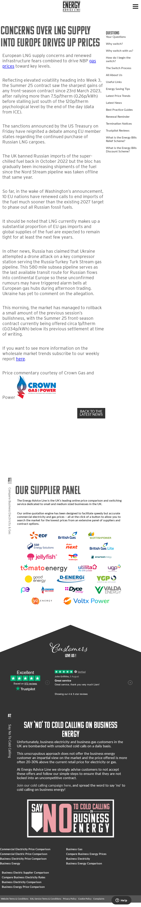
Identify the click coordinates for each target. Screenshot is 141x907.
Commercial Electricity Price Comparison (25, 849)
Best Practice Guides (119, 109)
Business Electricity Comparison (21, 882)
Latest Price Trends (118, 95)
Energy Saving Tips (118, 89)
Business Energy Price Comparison (23, 887)
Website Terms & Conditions (14, 899)
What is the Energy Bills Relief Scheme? (121, 139)
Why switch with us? (119, 50)
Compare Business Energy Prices (86, 854)
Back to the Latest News (91, 413)
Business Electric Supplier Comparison (25, 872)
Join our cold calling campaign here (44, 785)
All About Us (114, 75)
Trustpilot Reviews (117, 130)
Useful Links (114, 82)
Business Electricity (78, 858)
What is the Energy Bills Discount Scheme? (121, 150)
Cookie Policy (84, 899)
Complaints (98, 899)
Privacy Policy (69, 899)
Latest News (114, 102)
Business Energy (10, 863)
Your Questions (116, 36)
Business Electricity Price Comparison (23, 858)
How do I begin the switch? (118, 59)
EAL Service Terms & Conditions (45, 899)
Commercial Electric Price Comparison (23, 854)
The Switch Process (118, 68)
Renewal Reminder (118, 116)
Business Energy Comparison (84, 863)
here (20, 358)
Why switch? (114, 43)
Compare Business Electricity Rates (23, 877)
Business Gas (74, 849)
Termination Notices (119, 123)
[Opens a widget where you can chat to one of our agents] (121, 900)
